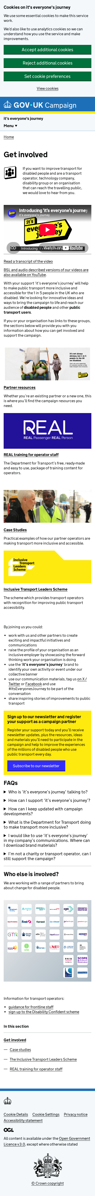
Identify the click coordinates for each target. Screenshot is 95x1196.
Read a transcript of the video (28, 261)
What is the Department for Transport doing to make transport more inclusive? (47, 825)
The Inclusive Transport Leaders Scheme (43, 1059)
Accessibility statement (23, 1120)
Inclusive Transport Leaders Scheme (35, 589)
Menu (9, 125)
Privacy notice (75, 1114)
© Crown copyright (47, 1183)
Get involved (15, 1040)
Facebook (33, 684)
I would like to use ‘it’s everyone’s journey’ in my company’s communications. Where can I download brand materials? (47, 840)
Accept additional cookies (47, 49)
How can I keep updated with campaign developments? (43, 811)
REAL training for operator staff (31, 454)
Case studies (20, 1049)
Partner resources (20, 387)
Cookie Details (16, 1114)
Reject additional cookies (48, 63)
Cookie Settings (45, 1114)
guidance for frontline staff (31, 1007)
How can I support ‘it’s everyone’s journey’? (49, 800)
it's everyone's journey (23, 118)
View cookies (47, 88)
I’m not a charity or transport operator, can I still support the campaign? (47, 856)
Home (9, 137)
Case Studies (15, 530)
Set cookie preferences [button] (47, 76)
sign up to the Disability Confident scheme (44, 1011)
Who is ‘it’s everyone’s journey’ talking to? (47, 791)
